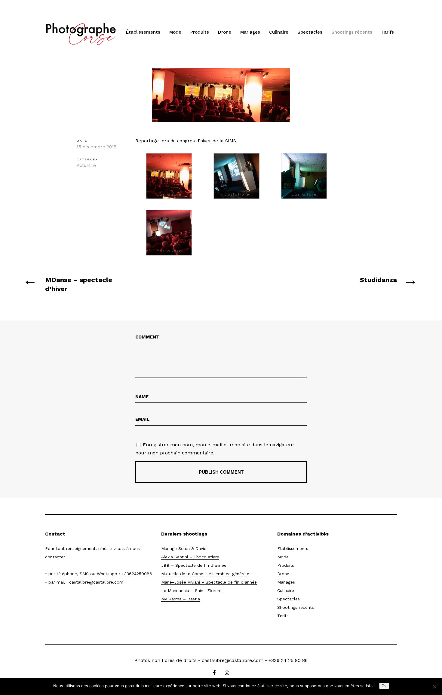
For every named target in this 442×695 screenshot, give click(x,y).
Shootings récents (351, 32)
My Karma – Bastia (180, 598)
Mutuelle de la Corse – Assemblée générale (205, 573)
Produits (199, 32)
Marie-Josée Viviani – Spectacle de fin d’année (209, 582)
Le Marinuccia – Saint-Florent (191, 590)
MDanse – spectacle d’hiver (78, 284)
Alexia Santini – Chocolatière (190, 556)
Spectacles (309, 32)
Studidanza (378, 280)
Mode (175, 32)
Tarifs (387, 32)
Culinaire (278, 32)
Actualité (86, 165)
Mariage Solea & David (184, 548)
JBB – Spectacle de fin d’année (193, 565)
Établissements (143, 32)
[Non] (434, 687)
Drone (224, 32)
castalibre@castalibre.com (96, 582)
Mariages (250, 32)
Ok (384, 686)
